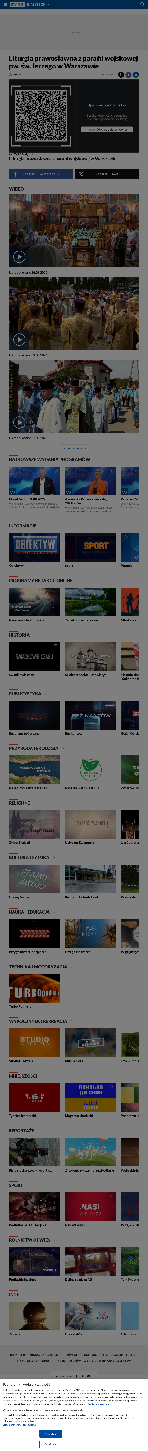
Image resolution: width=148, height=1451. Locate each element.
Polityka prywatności (99, 1404)
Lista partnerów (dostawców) (19, 1424)
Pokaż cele (51, 1444)
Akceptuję (50, 1433)
